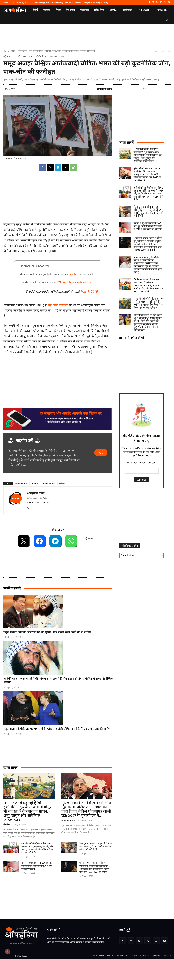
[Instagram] (153, 2)
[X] (161, 2)
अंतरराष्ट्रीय (22, 50)
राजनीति (64, 797)
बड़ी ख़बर (7, 56)
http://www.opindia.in (37, 498)
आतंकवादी (62, 483)
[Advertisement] (65, 892)
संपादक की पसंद (57, 56)
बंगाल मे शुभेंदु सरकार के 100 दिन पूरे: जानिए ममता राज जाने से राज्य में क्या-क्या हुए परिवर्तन (37, 866)
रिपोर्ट (13, 50)
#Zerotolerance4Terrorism (75, 282)
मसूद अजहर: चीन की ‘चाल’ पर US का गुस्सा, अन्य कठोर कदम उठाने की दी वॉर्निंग (47, 632)
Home (6, 50)
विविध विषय (41, 56)
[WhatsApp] (165, 2)
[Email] (65, 167)
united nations (48, 483)
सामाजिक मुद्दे (8, 797)
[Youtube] (169, 2)
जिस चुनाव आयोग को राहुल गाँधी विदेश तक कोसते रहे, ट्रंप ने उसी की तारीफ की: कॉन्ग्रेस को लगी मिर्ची (95, 846)
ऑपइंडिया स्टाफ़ (104, 88)
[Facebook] (149, 2)
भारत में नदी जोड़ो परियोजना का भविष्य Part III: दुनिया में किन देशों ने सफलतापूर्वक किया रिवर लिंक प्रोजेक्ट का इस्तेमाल (148, 303)
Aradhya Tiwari (68, 820)
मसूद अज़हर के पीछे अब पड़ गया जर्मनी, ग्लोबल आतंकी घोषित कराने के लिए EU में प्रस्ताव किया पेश (56, 729)
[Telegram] (58, 167)
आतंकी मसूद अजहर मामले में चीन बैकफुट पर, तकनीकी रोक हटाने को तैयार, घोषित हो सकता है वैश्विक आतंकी (58, 680)
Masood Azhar (21, 483)
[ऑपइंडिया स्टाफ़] (15, 500)
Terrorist (35, 483)
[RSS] (157, 2)
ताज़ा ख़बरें (126, 142)
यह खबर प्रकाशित (58, 305)
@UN (73, 274)
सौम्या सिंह (6, 824)
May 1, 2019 (88, 291)
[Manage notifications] (7, 951)
